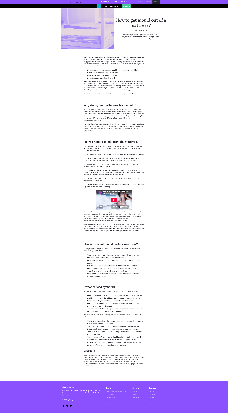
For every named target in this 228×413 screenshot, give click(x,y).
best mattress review (112, 364)
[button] (105, 2)
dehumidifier (92, 258)
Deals (156, 2)
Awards (139, 2)
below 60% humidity (90, 120)
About (148, 2)
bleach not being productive (93, 220)
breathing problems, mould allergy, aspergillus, (122, 298)
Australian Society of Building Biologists (105, 326)
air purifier (102, 266)
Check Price (126, 6)
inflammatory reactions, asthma (112, 303)
